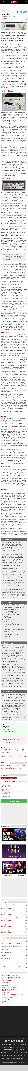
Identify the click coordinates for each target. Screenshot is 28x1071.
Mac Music (5, 985)
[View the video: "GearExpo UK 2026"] (14, 851)
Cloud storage (4, 955)
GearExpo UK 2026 (14, 858)
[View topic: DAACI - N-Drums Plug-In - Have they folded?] (26, 964)
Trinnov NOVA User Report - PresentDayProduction (14, 875)
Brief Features (6, 602)
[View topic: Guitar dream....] (26, 949)
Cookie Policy (17, 1038)
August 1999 (24, 19)
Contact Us (10, 1038)
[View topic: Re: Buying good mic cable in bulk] (26, 929)
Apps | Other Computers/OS (9, 987)
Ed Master (4, 416)
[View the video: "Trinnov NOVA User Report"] (14, 867)
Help (23, 1038)
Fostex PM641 (5, 795)
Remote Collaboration (7, 997)
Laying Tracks (5, 332)
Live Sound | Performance (9, 989)
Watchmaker (4, 907)
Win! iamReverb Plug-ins (7, 767)
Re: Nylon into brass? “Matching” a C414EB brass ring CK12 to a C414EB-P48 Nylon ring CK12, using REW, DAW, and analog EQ (13, 917)
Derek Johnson (5, 20)
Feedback (4, 1001)
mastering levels (5, 941)
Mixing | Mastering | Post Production (11, 977)
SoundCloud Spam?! (6, 952)
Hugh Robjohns (4, 931)
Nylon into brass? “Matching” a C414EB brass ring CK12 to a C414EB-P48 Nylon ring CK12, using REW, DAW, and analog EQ (13, 943)
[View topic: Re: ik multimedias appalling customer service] (26, 905)
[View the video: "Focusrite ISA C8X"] (14, 834)
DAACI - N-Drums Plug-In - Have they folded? (12, 964)
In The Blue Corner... (8, 539)
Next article (22, 756)
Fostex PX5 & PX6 (6, 792)
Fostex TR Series (6, 784)
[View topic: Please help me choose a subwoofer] (26, 961)
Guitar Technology (6, 980)
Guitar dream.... (5, 949)
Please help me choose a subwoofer (10, 961)
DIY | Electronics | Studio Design (10, 991)
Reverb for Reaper (5, 958)
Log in (2, 2)
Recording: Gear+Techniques (6, 908)
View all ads (4, 778)
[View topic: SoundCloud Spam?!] (26, 952)
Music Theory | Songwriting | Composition (13, 994)
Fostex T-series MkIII (6, 786)
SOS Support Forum (7, 1003)
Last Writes (4, 489)
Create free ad (12, 778)
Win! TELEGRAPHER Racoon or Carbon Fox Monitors (14, 765)
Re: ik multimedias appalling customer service (12, 905)
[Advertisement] (14, 814)
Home (2, 10)
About (5, 1038)
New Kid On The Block (7, 91)
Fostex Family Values (8, 643)
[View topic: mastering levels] (26, 941)
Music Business (6, 992)
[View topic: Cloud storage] (26, 955)
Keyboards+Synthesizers (8, 979)
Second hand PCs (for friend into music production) (13, 967)
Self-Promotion (6, 999)
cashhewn (3, 919)
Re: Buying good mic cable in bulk (9, 929)
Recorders (4, 18)
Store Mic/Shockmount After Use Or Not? (11, 946)
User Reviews (5, 996)
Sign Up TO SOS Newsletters (14, 800)
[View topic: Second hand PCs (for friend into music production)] (26, 967)
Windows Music (6, 984)
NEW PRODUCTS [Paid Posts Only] (11, 982)
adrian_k (3, 925)
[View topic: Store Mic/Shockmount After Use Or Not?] (26, 946)
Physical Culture (5, 178)
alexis (2, 913)
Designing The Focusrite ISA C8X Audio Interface (14, 842)
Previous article (7, 756)
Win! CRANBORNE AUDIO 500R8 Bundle (11, 768)
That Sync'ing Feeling (8, 691)
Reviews (7, 10)
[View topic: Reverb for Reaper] (26, 958)
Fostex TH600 (5, 789)
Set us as (23, 10)
